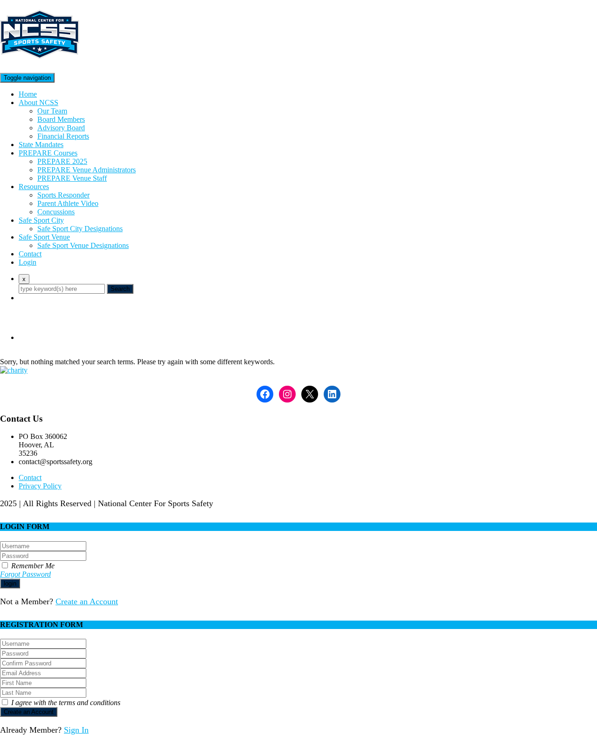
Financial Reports (63, 136)
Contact (30, 254)
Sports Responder (63, 195)
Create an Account (87, 601)
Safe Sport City (41, 220)
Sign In (76, 730)
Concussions (56, 212)
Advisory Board (61, 128)
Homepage (35, 337)
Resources (34, 187)
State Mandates (41, 144)
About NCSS (38, 102)
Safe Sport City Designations (80, 229)
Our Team (52, 111)
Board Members (61, 119)
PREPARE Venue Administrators (86, 170)
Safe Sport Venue (44, 237)
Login (27, 262)
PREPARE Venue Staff (72, 178)
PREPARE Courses (48, 153)
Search (120, 288)
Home (28, 94)
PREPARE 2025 (62, 161)
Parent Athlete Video (67, 203)
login (10, 583)
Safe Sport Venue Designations (83, 245)
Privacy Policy (40, 486)
